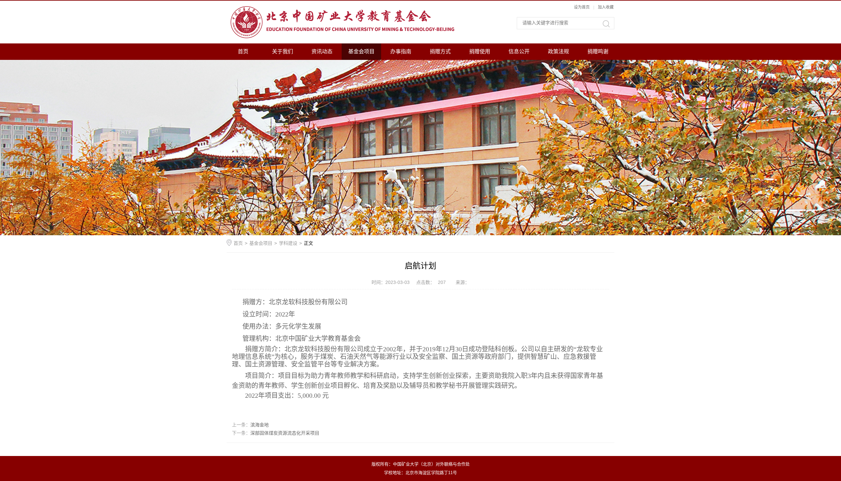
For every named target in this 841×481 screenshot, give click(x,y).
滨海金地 (259, 424)
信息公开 (519, 51)
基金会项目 (361, 51)
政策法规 (558, 51)
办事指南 (400, 51)
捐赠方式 (440, 51)
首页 (243, 51)
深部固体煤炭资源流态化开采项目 (284, 433)
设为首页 (582, 7)
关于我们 (282, 51)
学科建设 (288, 243)
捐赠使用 (479, 51)
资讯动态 (321, 51)
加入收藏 (606, 7)
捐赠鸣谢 (597, 51)
